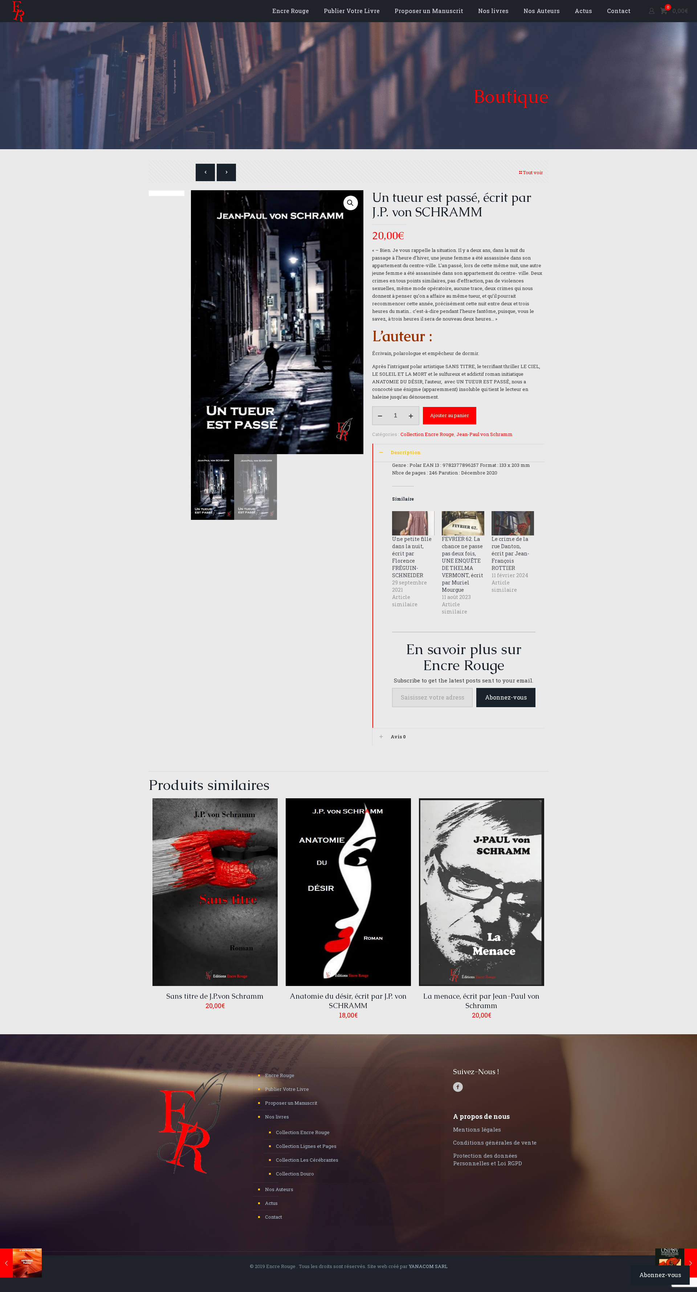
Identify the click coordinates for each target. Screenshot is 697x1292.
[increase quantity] (411, 415)
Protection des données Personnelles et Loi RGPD (487, 1159)
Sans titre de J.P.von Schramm (215, 996)
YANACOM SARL (428, 1266)
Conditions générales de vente (495, 1142)
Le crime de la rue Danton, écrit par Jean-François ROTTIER (510, 553)
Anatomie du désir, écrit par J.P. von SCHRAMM (348, 1000)
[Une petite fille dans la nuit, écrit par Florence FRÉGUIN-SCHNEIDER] (413, 523)
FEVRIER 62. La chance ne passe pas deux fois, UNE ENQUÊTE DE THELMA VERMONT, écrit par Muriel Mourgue (462, 564)
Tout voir (533, 172)
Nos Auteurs (279, 1189)
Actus (271, 1203)
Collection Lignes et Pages (306, 1146)
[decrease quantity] (380, 415)
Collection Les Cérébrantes (307, 1160)
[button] (350, 203)
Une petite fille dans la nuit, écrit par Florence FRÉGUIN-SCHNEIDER (412, 557)
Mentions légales (477, 1129)
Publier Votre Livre (287, 1089)
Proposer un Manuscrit (291, 1103)
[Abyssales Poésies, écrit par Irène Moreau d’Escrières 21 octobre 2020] (21, 1262)
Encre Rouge (279, 1075)
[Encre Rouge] (18, 11)
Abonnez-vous (506, 697)
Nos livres (277, 1116)
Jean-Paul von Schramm (484, 434)
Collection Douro (295, 1173)
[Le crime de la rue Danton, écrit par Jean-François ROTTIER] (513, 523)
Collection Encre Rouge (427, 434)
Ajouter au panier (449, 415)
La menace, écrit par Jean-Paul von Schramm (481, 1000)
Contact (273, 1217)
